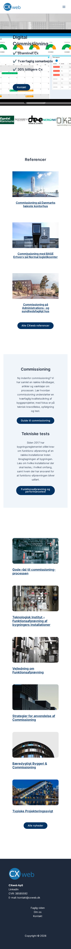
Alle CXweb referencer (35, 325)
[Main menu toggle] (64, 6)
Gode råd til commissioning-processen (34, 571)
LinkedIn (14, 889)
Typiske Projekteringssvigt (32, 811)
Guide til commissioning (35, 420)
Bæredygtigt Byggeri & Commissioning (29, 765)
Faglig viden (38, 907)
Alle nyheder (35, 825)
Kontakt (21, 87)
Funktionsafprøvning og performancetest (35, 490)
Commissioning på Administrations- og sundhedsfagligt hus (35, 308)
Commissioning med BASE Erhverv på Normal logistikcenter (35, 255)
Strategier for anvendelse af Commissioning (33, 718)
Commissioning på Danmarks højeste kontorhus (35, 204)
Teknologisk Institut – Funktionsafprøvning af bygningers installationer (31, 621)
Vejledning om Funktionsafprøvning (28, 670)
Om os (38, 912)
